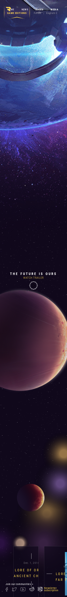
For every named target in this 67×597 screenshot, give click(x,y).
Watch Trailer (33, 277)
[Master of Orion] (8, 9)
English (50, 13)
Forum (37, 13)
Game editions (17, 13)
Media (54, 9)
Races (39, 9)
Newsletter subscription (51, 589)
